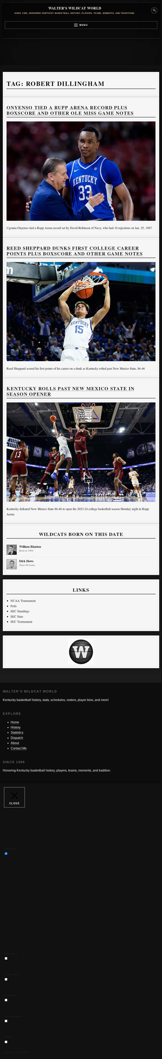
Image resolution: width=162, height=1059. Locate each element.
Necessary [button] (10, 848)
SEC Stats (16, 616)
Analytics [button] (10, 995)
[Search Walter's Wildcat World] (154, 10)
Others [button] (8, 1037)
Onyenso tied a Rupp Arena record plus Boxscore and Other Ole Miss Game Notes (70, 110)
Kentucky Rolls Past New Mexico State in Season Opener (71, 391)
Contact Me (19, 748)
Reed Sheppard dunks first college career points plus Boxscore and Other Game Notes (75, 250)
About (15, 743)
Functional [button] (10, 953)
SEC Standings (19, 611)
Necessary (15, 853)
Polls (13, 606)
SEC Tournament (21, 621)
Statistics (17, 732)
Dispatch (17, 738)
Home (15, 722)
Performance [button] (12, 974)
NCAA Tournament (23, 601)
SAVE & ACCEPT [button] (16, 1052)
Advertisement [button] (13, 1016)
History (16, 727)
